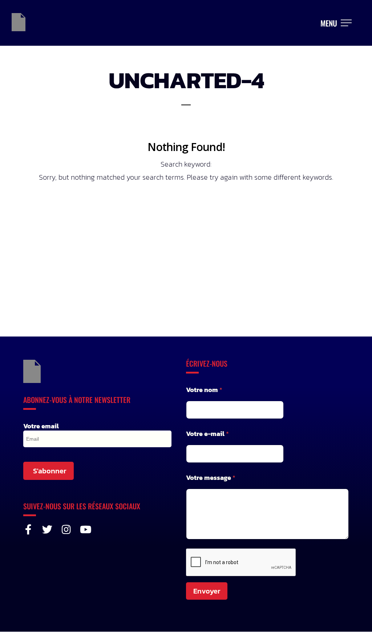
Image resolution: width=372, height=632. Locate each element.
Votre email (41, 426)
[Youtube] (85, 530)
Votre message (210, 477)
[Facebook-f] (28, 530)
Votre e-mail (207, 433)
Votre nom (204, 390)
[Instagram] (66, 530)
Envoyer (206, 591)
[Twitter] (47, 530)
